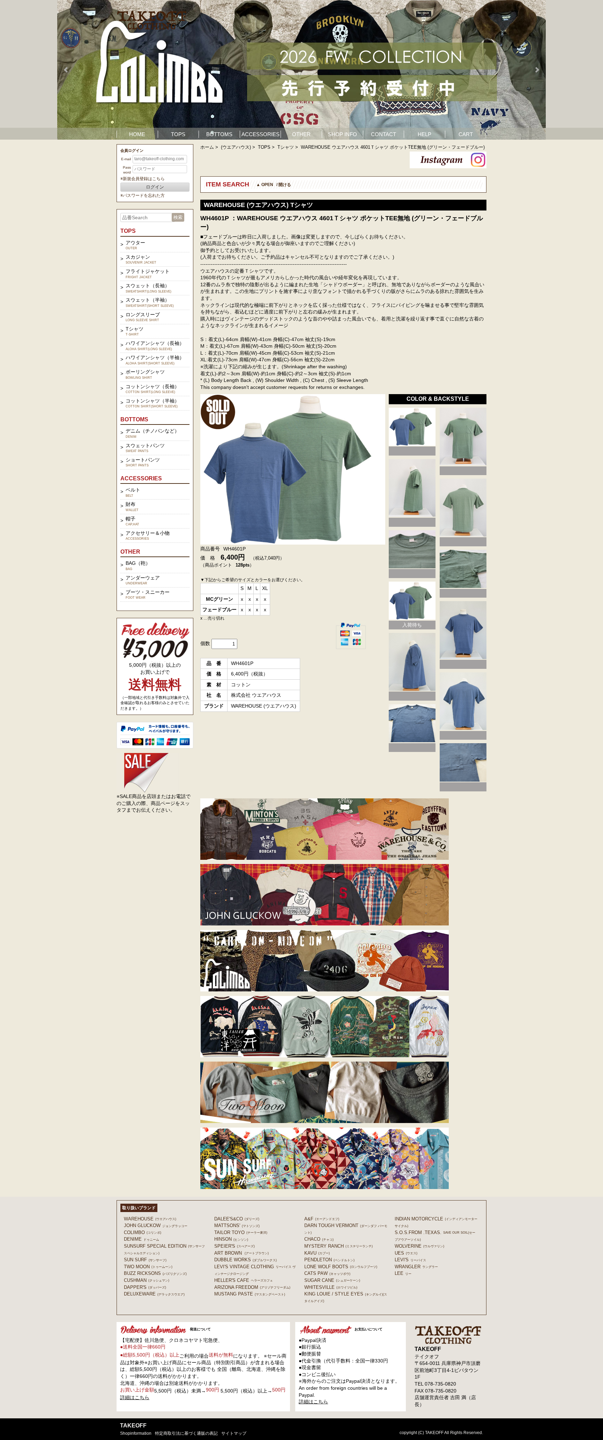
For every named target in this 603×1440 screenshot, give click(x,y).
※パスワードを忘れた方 (142, 195)
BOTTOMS (219, 134)
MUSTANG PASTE (249, 1294)
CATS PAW (327, 1273)
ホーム (207, 147)
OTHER (301, 134)
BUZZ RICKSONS (155, 1273)
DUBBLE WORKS (245, 1259)
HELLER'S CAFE (243, 1280)
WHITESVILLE (330, 1287)
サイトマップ (233, 1433)
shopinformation (135, 1433)
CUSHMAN (146, 1280)
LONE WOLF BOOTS (340, 1266)
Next (536, 69)
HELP (424, 134)
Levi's (410, 1259)
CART (466, 134)
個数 (205, 643)
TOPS (178, 134)
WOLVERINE (419, 1246)
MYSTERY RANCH (338, 1246)
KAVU (317, 1253)
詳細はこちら (134, 1397)
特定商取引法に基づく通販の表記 (186, 1433)
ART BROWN (241, 1253)
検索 (178, 217)
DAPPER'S (145, 1287)
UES (406, 1253)
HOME (137, 134)
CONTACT (383, 134)
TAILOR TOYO (240, 1232)
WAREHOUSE (150, 1218)
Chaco (319, 1239)
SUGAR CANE (332, 1280)
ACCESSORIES (260, 134)
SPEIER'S (234, 1246)
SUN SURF (145, 1259)
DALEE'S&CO (236, 1218)
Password (127, 169)
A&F (321, 1218)
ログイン (155, 187)
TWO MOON (148, 1266)
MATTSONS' (237, 1225)
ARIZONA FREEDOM (252, 1287)
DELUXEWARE (154, 1294)
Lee (403, 1273)
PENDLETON (329, 1259)
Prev (66, 69)
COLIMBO (142, 1232)
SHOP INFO (342, 134)
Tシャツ (285, 147)
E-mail (126, 159)
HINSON (231, 1239)
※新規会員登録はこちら (142, 178)
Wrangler (416, 1266)
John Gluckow (155, 1225)
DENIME (141, 1239)
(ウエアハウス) (236, 147)
